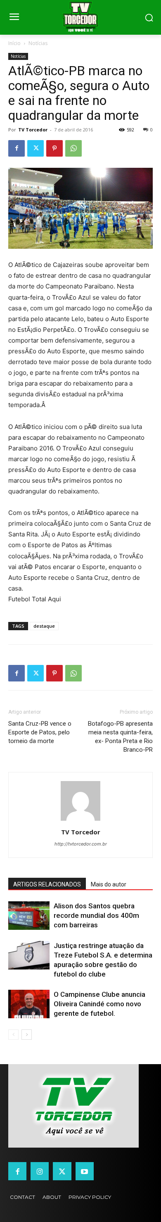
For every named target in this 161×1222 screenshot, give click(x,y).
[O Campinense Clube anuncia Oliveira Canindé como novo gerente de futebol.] (29, 1004)
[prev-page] (13, 1034)
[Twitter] (35, 148)
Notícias (37, 43)
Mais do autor (108, 884)
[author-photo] (80, 820)
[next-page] (26, 1034)
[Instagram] (40, 1171)
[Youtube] (85, 1171)
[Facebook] (16, 148)
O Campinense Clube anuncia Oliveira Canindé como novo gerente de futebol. (99, 1003)
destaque (44, 626)
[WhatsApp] (73, 148)
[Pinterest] (54, 148)
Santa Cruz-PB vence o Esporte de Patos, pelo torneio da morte (39, 732)
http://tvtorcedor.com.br (80, 844)
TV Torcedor (32, 129)
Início (14, 43)
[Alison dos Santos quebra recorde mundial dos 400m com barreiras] (29, 915)
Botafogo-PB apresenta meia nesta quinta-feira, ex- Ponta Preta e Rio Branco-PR (120, 736)
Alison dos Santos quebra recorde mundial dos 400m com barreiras (96, 915)
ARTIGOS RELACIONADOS (47, 884)
